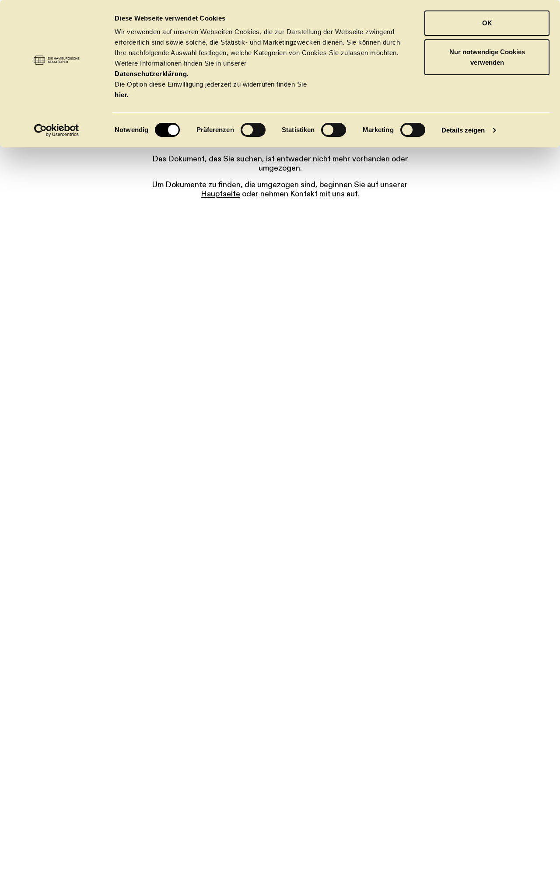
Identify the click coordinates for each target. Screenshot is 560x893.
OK (487, 23)
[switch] (253, 130)
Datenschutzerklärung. (152, 73)
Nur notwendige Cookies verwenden (487, 57)
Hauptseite (220, 194)
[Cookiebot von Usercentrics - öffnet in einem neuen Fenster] (56, 130)
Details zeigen (463, 130)
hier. (122, 94)
